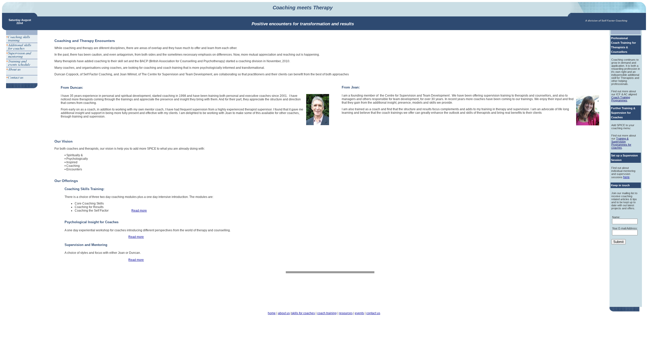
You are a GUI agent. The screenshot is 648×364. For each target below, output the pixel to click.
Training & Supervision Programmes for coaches (621, 143)
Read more (139, 210)
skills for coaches (303, 313)
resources (346, 313)
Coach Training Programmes (620, 99)
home (272, 313)
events (359, 313)
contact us (373, 313)
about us (284, 313)
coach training (327, 313)
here (626, 177)
